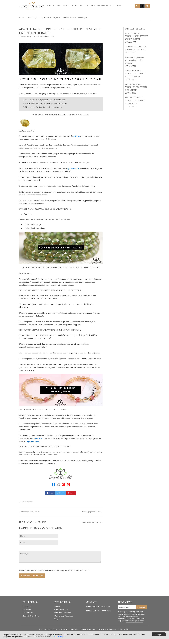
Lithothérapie (32, 18)
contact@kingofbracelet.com (98, 606)
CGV (55, 629)
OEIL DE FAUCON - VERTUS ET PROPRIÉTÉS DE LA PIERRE (136, 87)
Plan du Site (124, 629)
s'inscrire (141, 607)
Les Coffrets (27, 613)
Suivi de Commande (62, 613)
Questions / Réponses (63, 616)
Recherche (77, 6)
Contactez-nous (61, 609)
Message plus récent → (92, 512)
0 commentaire (26, 502)
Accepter (159, 634)
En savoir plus (60, 636)
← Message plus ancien (29, 512)
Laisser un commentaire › (91, 522)
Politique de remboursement (108, 629)
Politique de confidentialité (130, 616)
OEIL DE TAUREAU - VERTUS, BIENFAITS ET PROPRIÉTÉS (135, 100)
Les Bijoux (26, 606)
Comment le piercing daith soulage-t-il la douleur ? (134, 60)
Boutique (62, 6)
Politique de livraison (88, 629)
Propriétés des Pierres (99, 6)
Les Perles (26, 609)
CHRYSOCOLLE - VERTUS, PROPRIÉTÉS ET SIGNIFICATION (136, 36)
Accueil (51, 6)
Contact (117, 6)
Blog (56, 619)
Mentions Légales (45, 629)
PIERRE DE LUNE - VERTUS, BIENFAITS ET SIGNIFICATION (135, 73)
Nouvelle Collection (30, 616)
